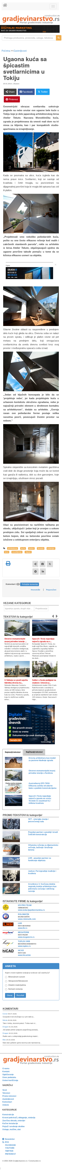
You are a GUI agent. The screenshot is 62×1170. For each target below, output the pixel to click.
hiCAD (21, 950)
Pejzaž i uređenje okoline (13, 1126)
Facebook (27, 91)
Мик (4, 1040)
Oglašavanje (8, 1074)
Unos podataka (9, 1077)
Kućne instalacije (10, 1123)
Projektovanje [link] (41, 608)
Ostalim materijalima (17, 985)
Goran (5, 1014)
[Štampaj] (8, 563)
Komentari (10, 1008)
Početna (6, 50)
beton (31, 548)
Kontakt (6, 1071)
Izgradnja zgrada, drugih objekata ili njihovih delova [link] (19, 608)
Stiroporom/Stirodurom (18, 981)
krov (6, 552)
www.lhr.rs (22, 928)
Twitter (44, 91)
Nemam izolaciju (15, 989)
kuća (23, 548)
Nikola (5, 1020)
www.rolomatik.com (27, 919)
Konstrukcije (8, 1114)
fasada (41, 548)
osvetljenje (17, 552)
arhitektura (12, 548)
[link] (31, 19)
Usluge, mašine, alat (11, 1129)
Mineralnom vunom (16, 977)
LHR (20, 923)
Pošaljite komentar (30, 584)
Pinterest (13, 99)
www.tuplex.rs (24, 946)
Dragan (6, 1027)
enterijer (51, 548)
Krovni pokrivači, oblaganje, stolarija (18, 1117)
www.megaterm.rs (26, 937)
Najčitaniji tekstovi (34, 752)
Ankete (5, 1105)
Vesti (4, 1090)
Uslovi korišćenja (10, 1080)
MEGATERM (23, 932)
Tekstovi (6, 1093)
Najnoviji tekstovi (13, 752)
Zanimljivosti (20, 50)
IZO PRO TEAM (24, 905)
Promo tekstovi (9, 1096)
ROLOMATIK (23, 914)
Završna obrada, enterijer (13, 1120)
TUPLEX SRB (24, 941)
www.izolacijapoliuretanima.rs (31, 910)
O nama (5, 1068)
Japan (28, 552)
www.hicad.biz (24, 955)
